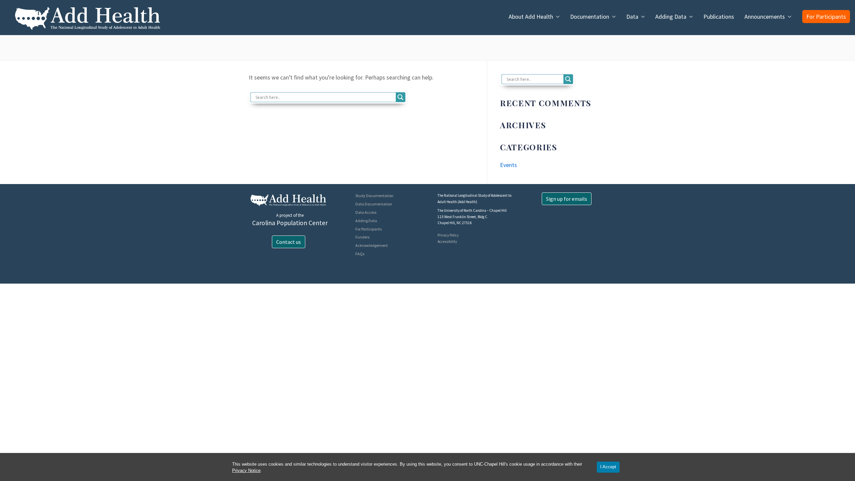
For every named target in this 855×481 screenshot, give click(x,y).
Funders (362, 236)
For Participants (826, 16)
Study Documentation (374, 195)
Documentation (589, 16)
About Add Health (531, 16)
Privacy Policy (448, 235)
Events (508, 165)
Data (632, 16)
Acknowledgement (371, 245)
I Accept (608, 466)
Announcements (764, 16)
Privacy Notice (246, 470)
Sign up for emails (566, 198)
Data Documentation (373, 203)
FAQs (359, 253)
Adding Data (670, 16)
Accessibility (447, 241)
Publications (718, 16)
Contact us (288, 241)
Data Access (365, 212)
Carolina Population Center (290, 223)
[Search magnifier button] (400, 97)
